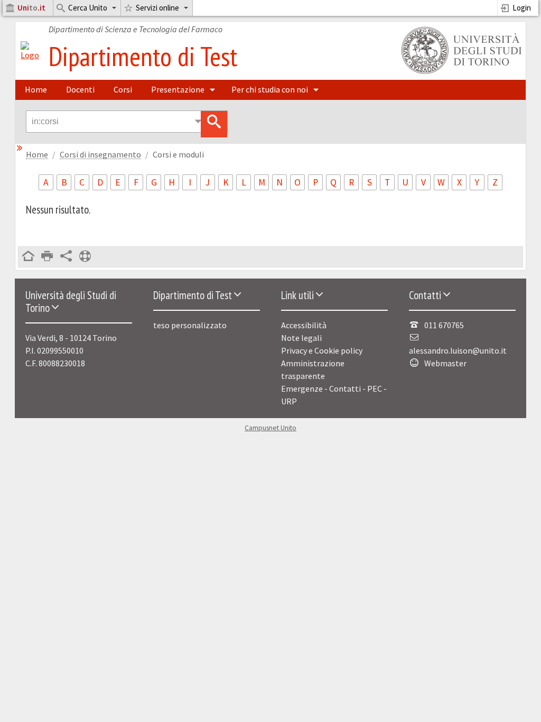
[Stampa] (47, 257)
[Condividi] (66, 257)
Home (36, 89)
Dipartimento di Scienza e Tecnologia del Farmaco (135, 29)
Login (521, 8)
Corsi (123, 89)
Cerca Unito (87, 8)
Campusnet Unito (270, 427)
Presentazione (177, 89)
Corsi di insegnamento (100, 154)
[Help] (85, 257)
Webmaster (445, 363)
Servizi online (157, 8)
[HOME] (28, 257)
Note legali (301, 337)
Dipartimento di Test (143, 56)
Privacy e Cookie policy (321, 350)
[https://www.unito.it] (460, 73)
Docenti (80, 89)
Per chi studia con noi (269, 89)
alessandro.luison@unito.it (458, 350)
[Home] (30, 55)
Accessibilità (304, 325)
